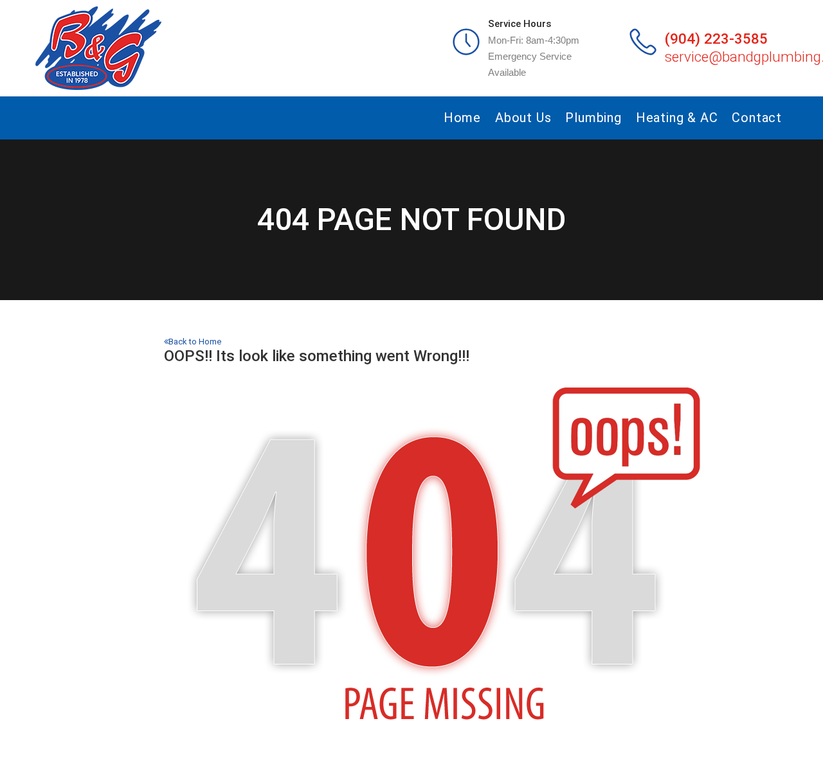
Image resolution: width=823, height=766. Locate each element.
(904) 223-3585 (716, 38)
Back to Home (194, 341)
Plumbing (593, 117)
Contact (757, 117)
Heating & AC (677, 117)
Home (462, 117)
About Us (523, 117)
